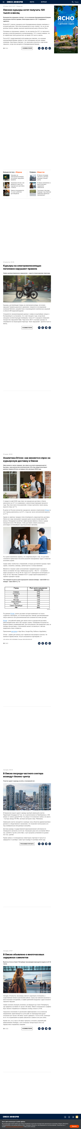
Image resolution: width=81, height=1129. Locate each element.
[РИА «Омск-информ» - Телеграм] (73, 1117)
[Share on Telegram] (45, 48)
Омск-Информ (15, 2)
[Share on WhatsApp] (49, 48)
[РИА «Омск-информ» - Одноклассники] (69, 1117)
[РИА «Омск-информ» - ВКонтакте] (65, 1117)
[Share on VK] (39, 48)
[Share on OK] (42, 48)
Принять (74, 1126)
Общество (19, 6)
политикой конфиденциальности (14, 1126)
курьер (19, 172)
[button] (4, 2)
